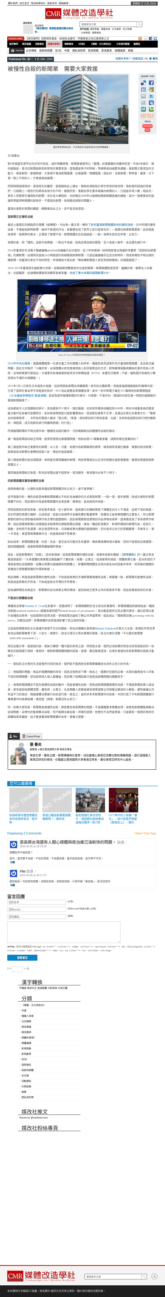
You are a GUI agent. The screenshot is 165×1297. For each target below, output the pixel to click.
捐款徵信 (96, 33)
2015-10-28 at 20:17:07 (33, 875)
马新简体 (52, 988)
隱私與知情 (78, 50)
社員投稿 (26, 1086)
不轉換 (22, 988)
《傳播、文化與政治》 (101, 44)
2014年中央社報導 (19, 363)
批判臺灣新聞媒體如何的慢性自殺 (112, 224)
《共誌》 (81, 44)
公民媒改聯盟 (123, 44)
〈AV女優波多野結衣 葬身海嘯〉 (28, 395)
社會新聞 (85, 33)
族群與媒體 (45, 50)
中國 (66, 50)
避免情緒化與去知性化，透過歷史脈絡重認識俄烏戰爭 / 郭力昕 (90, 819)
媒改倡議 (26, 44)
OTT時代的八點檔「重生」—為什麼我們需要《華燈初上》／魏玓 (123, 819)
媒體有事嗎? (54, 44)
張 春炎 (153, 58)
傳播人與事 (28, 1016)
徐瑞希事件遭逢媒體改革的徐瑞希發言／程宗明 (23, 819)
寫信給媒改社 (38, 3)
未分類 (25, 1075)
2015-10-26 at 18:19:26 (33, 846)
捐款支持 (52, 3)
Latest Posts (33, 736)
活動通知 (39, 44)
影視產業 (106, 50)
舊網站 (137, 44)
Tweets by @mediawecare (33, 1117)
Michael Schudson (105, 628)
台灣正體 (62, 988)
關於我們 (13, 3)
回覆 (12, 862)
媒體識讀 (120, 50)
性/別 (58, 50)
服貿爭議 (94, 29)
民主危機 (127, 29)
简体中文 (32, 988)
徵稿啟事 (63, 3)
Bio (15, 736)
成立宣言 (24, 3)
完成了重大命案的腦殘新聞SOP (89, 273)
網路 (130, 50)
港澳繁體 (42, 988)
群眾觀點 (128, 554)
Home (19, 50)
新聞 (147, 130)
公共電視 (116, 29)
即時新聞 (147, 125)
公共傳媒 (31, 50)
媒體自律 (105, 29)
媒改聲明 (39, 25)
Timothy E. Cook (35, 606)
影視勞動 (93, 50)
